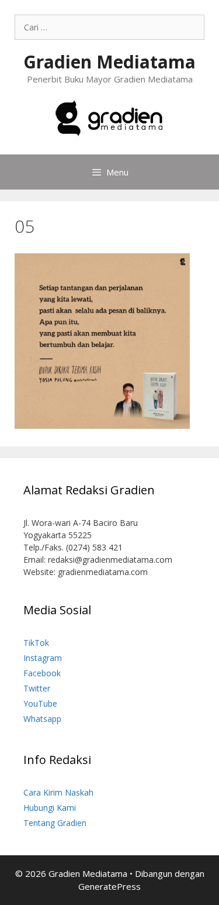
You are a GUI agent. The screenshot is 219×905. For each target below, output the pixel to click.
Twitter (36, 688)
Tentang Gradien (54, 822)
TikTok (36, 642)
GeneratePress (109, 886)
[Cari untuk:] (109, 27)
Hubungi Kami (49, 807)
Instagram (42, 657)
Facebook (42, 673)
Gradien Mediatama (109, 62)
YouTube (40, 703)
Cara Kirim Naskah (58, 792)
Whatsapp (42, 718)
